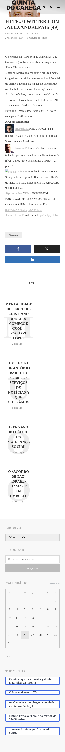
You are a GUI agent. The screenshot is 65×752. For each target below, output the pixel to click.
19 (24, 626)
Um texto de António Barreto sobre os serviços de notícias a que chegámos (18, 382)
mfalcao (22, 171)
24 (9, 635)
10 (9, 618)
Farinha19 (21, 147)
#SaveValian (35, 209)
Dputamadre (14, 193)
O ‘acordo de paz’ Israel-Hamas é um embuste (18, 484)
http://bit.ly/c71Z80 (16, 209)
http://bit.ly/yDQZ (47, 215)
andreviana (22, 128)
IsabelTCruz (13, 215)
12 (24, 618)
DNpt (28, 193)
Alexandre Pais (16, 33)
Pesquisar (32, 568)
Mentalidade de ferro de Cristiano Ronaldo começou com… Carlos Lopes (18, 321)
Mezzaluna (13, 235)
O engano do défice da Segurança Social (18, 436)
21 (40, 626)
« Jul (7, 656)
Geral (33, 33)
